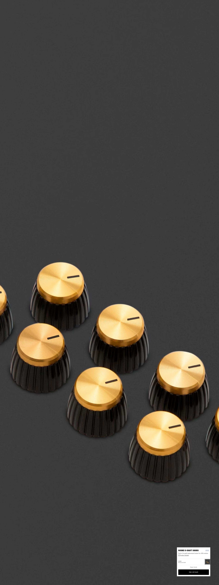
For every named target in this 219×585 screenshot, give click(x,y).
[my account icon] (209, 7)
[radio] (207, 562)
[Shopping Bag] (212, 7)
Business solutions (191, 3)
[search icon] (206, 7)
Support (201, 7)
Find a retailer (208, 3)
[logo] (7, 7)
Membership (200, 3)
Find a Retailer (193, 572)
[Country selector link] (214, 3)
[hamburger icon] (214, 7)
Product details (184, 555)
